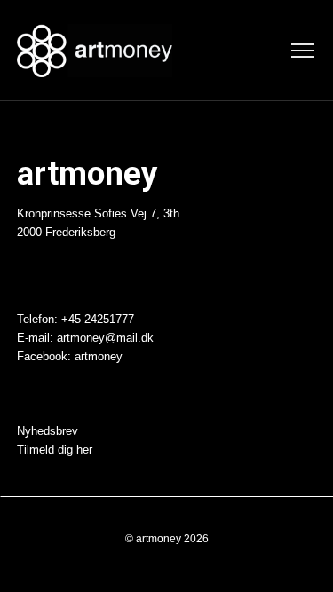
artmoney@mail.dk (105, 338)
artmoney (99, 357)
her (84, 450)
